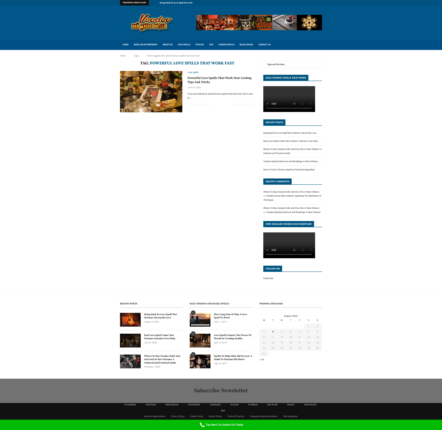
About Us (167, 44)
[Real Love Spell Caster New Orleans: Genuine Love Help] (130, 340)
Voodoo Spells (226, 44)
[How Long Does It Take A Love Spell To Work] (200, 320)
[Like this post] (213, 104)
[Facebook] (281, 3)
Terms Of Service (235, 416)
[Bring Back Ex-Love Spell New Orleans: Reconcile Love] (130, 320)
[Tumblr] (305, 3)
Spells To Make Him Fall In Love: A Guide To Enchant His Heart (233, 358)
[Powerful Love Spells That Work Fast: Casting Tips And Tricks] (151, 91)
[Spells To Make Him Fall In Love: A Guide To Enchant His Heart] (200, 361)
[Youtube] (309, 3)
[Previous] (152, 3)
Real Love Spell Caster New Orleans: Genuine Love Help (290, 141)
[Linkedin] (297, 3)
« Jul (261, 359)
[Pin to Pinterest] (225, 104)
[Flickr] (301, 3)
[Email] (313, 3)
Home (126, 44)
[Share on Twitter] (221, 104)
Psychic (199, 44)
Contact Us (264, 44)
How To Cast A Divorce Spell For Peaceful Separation (289, 169)
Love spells (184, 44)
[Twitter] (285, 3)
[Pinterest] (293, 3)
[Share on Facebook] (218, 104)
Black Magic (246, 44)
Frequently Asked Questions (263, 416)
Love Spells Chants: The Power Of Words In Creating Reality (232, 337)
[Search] (320, 45)
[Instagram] (289, 3)
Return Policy (215, 416)
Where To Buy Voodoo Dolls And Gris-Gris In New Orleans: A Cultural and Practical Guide (162, 359)
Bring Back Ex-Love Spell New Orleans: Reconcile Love (186, 3)
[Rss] (321, 3)
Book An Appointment (145, 44)
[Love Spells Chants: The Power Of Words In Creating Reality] (200, 340)
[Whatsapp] (317, 3)
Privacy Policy (177, 416)
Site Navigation (290, 416)
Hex (211, 44)
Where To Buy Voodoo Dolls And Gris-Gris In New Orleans (291, 192)
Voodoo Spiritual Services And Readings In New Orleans (290, 161)
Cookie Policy (196, 416)
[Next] (156, 3)
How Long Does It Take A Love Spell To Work (230, 316)
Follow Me (268, 278)
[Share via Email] (228, 104)
